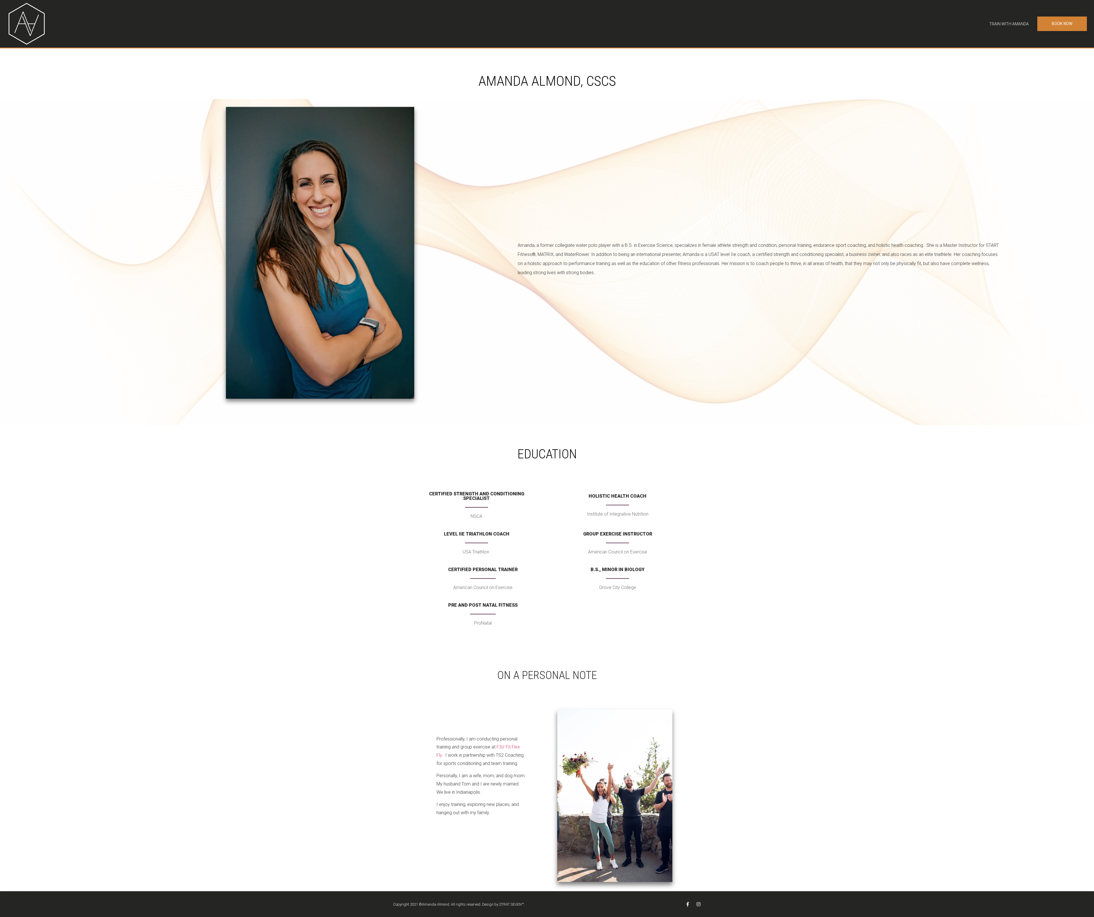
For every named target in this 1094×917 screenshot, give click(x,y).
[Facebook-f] (687, 904)
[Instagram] (698, 904)
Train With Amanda (1009, 24)
